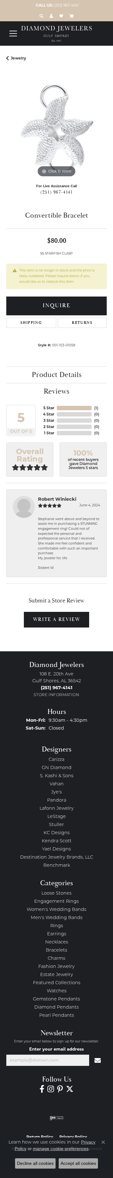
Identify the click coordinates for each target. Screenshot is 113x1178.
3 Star (48, 420)
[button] (41, 16)
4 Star (48, 414)
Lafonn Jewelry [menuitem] (57, 808)
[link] (56, 5)
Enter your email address (56, 1048)
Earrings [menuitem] (56, 934)
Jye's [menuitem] (56, 792)
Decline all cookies (35, 1163)
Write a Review (56, 619)
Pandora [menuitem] (56, 800)
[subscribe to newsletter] (98, 1060)
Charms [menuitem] (56, 958)
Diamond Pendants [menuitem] (56, 1007)
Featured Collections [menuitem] (56, 983)
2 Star (48, 426)
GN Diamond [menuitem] (57, 768)
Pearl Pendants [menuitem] (56, 1015)
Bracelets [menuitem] (56, 950)
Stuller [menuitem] (56, 825)
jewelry (18, 58)
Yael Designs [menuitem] (56, 849)
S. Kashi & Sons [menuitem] (56, 776)
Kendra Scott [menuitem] (57, 841)
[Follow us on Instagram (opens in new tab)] (50, 1089)
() (96, 408)
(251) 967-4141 (56, 192)
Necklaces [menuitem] (56, 942)
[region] (56, 129)
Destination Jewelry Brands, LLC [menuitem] (56, 857)
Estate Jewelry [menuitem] (56, 975)
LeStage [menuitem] (56, 816)
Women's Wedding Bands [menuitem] (56, 909)
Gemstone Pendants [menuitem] (56, 999)
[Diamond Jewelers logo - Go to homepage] (56, 34)
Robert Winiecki (57, 499)
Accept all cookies (78, 1163)
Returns (82, 322)
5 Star (48, 408)
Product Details (57, 375)
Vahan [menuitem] (57, 784)
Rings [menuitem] (56, 926)
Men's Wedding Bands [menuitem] (57, 918)
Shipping (31, 322)
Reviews (56, 391)
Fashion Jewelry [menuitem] (56, 966)
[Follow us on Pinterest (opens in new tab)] (60, 1089)
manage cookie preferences (61, 1148)
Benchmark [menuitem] (56, 865)
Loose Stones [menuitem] (56, 893)
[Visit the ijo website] (57, 1118)
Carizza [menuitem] (56, 759)
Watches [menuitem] (57, 991)
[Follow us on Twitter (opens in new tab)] (69, 1089)
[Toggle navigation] (13, 33)
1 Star (49, 433)
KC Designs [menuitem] (57, 833)
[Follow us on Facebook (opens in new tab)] (42, 1089)
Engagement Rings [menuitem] (56, 901)
